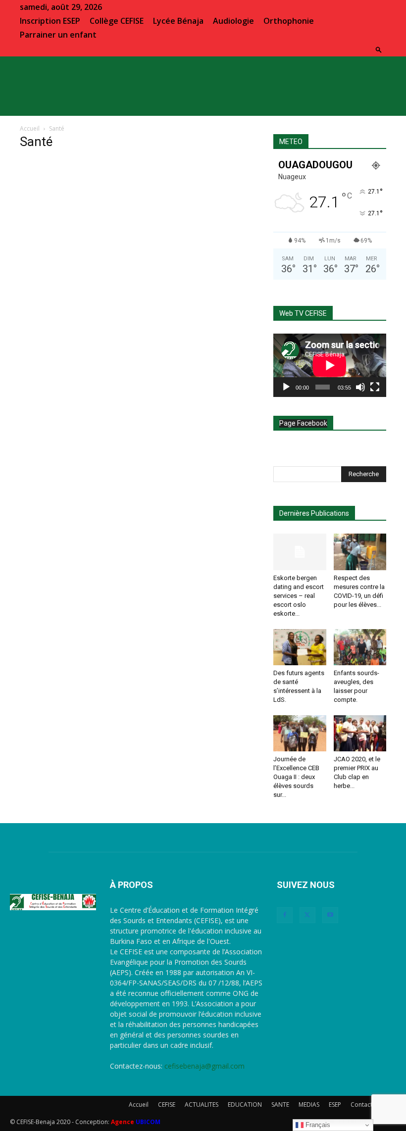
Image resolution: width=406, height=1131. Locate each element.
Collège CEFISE (117, 20)
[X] (307, 915)
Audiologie (233, 20)
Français (317, 1125)
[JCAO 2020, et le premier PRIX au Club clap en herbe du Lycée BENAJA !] (360, 733)
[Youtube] (330, 915)
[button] (378, 49)
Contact (361, 1104)
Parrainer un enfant (58, 34)
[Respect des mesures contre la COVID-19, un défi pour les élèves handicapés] (360, 552)
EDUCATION (245, 1104)
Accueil (30, 128)
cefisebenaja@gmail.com (204, 1066)
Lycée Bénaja (178, 20)
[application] (329, 365)
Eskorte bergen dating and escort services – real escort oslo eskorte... (298, 595)
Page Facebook (303, 423)
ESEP (335, 1104)
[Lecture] (286, 387)
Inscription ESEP (50, 20)
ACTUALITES (201, 1104)
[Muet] (360, 387)
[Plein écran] (375, 387)
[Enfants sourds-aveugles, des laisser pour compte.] (360, 647)
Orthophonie (288, 20)
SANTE (280, 1104)
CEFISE (166, 1104)
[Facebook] (285, 915)
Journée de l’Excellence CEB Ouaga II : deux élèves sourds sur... (296, 776)
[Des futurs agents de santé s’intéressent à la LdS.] (299, 647)
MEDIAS (309, 1104)
